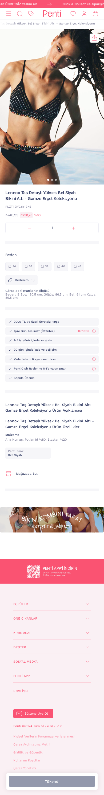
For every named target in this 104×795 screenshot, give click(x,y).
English (20, 691)
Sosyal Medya (25, 661)
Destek (19, 647)
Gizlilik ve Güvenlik (28, 752)
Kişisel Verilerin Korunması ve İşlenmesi (43, 736)
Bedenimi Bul (25, 280)
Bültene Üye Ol (36, 713)
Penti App (21, 676)
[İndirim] (31, 13)
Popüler (20, 604)
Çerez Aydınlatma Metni (31, 744)
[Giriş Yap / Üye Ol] (84, 13)
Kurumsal (22, 633)
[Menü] (8, 13)
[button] (48, 180)
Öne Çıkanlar (25, 618)
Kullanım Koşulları (27, 760)
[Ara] (20, 13)
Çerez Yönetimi (24, 768)
